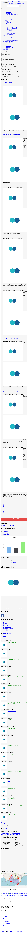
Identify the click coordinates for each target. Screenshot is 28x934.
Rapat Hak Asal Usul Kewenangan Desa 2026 (11, 134)
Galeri (4, 828)
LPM (7, 21)
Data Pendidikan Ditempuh (11, 28)
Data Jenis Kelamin (10, 30)
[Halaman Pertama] (3, 500)
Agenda (5, 823)
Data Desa (5, 25)
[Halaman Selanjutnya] (3, 515)
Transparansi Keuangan (8, 41)
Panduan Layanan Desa (10, 44)
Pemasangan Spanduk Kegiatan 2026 (10, 235)
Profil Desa (5, 15)
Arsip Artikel (7, 633)
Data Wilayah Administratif (11, 26)
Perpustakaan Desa (7, 627)
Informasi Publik (9, 47)
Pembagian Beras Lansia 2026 (8, 82)
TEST (7, 630)
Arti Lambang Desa (10, 19)
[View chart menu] (26, 537)
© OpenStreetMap (21, 885)
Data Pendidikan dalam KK (11, 27)
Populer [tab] (4, 637)
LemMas (5, 20)
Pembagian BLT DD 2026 (8, 185)
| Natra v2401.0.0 (18, 931)
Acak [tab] (4, 638)
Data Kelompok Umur (10, 33)
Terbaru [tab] (4, 636)
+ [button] (2, 875)
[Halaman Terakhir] (3, 516)
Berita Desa (8, 43)
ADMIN (2, 525)
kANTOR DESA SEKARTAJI (10, 834)
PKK (7, 23)
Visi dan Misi (8, 12)
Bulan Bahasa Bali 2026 (7, 287)
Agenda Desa (6, 624)
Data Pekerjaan (9, 29)
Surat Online (5, 49)
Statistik (5, 534)
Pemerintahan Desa (7, 10)
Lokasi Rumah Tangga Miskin (12, 40)
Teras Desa (8, 42)
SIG (4, 36)
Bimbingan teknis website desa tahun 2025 (11, 391)
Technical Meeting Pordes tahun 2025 (10, 444)
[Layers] (26, 875)
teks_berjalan (6, 622)
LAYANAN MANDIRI (9, 525)
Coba (7, 48)
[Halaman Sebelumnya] (3, 502)
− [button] (2, 877)
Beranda (5, 9)
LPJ (6, 629)
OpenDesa (4, 931)
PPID (4, 35)
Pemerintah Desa (9, 13)
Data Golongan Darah (10, 32)
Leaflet (16, 885)
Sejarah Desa (8, 16)
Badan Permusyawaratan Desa (12, 14)
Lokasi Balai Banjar (10, 37)
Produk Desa (8, 46)
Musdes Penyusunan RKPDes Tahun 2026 (10, 338)
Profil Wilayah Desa (10, 17)
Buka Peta (3, 887)
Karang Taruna (9, 22)
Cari (20, 5)
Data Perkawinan (9, 34)
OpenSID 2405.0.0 (11, 931)
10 (3, 513)
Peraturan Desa (6, 625)
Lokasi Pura (8, 39)
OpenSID (25, 885)
